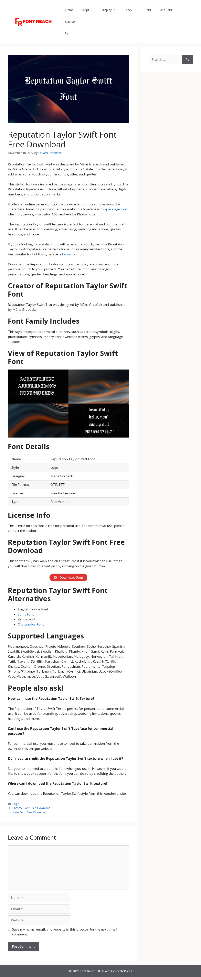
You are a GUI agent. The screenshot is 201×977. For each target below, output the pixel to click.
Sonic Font (26, 614)
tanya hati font (73, 254)
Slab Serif (71, 22)
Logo (15, 804)
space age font (115, 209)
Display (107, 10)
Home (69, 10)
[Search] (187, 59)
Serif (148, 10)
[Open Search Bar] (66, 33)
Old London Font (31, 624)
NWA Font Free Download (29, 812)
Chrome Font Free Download (31, 808)
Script (85, 10)
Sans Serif (165, 10)
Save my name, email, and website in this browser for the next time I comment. (64, 932)
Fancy (128, 10)
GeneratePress (121, 971)
